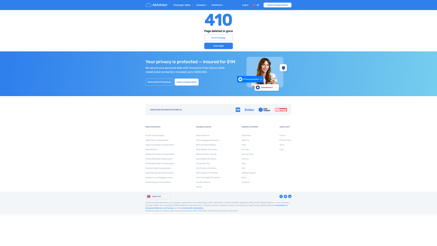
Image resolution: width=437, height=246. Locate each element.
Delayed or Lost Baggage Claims (159, 177)
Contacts (245, 182)
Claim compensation (187, 82)
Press (244, 177)
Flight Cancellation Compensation (160, 145)
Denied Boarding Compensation (159, 159)
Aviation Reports (203, 182)
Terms (282, 145)
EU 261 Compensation (155, 135)
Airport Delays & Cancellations (158, 182)
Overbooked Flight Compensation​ (160, 163)
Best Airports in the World (207, 173)
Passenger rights (182, 5)
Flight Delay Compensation (157, 140)
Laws (281, 149)
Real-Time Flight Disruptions (208, 177)
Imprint (282, 135)
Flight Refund (151, 149)
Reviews (245, 159)
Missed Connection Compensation (160, 154)
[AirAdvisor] (157, 5)
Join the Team (248, 154)
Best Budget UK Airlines (206, 159)
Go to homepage (218, 38)
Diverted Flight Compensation (158, 168)
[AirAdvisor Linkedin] (289, 196)
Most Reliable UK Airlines (206, 149)
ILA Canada (168, 208)
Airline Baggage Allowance (207, 140)
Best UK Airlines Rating (206, 145)
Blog (244, 163)
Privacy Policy (285, 140)
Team (244, 145)
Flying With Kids (203, 163)
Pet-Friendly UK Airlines (206, 168)
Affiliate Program (249, 173)
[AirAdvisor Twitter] (285, 196)
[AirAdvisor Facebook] (281, 196)
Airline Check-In (203, 135)
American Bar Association (192, 208)
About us (245, 140)
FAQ (243, 168)
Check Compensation (277, 5)
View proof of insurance (159, 82)
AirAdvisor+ (217, 5)
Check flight (218, 46)
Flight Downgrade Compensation (160, 173)
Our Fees (245, 149)
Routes (199, 187)
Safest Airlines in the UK (206, 154)
